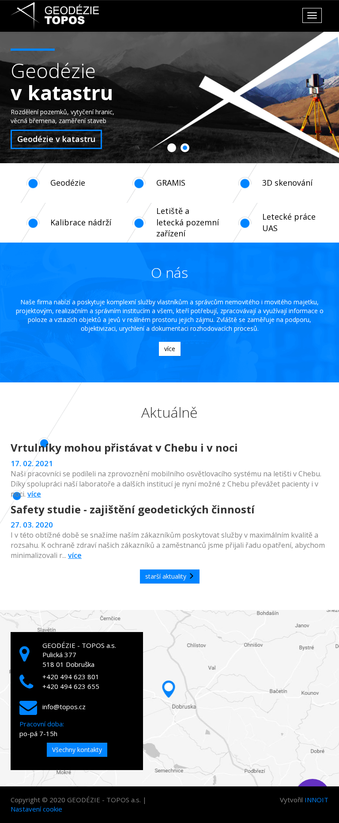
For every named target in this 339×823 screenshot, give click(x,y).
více (169, 348)
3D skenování (287, 182)
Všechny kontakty (77, 749)
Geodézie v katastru (56, 139)
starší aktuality (166, 576)
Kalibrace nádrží (80, 222)
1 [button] (171, 149)
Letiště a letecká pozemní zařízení (187, 222)
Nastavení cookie (36, 808)
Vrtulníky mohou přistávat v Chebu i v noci (124, 447)
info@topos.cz (64, 706)
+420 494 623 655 (70, 686)
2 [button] (185, 149)
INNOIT (316, 799)
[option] (169, 97)
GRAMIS (170, 182)
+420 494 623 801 (70, 676)
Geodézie (67, 182)
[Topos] (54, 16)
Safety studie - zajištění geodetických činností (133, 509)
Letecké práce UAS (289, 222)
